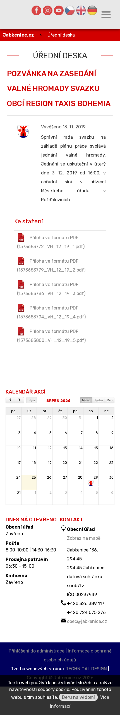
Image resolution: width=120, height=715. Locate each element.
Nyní (31, 400)
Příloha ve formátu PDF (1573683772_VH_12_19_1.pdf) (51, 242)
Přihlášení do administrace (36, 651)
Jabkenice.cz (18, 35)
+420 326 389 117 (85, 603)
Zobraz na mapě (83, 538)
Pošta (12, 543)
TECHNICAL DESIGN (86, 668)
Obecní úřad (19, 527)
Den (109, 400)
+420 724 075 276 (86, 612)
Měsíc (86, 400)
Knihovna (16, 576)
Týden (98, 400)
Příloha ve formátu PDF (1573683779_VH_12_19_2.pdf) (51, 265)
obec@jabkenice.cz (87, 621)
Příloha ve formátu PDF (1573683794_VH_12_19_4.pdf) (51, 312)
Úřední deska (61, 35)
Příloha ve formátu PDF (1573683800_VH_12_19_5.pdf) (51, 336)
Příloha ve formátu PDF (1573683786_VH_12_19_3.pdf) (51, 289)
